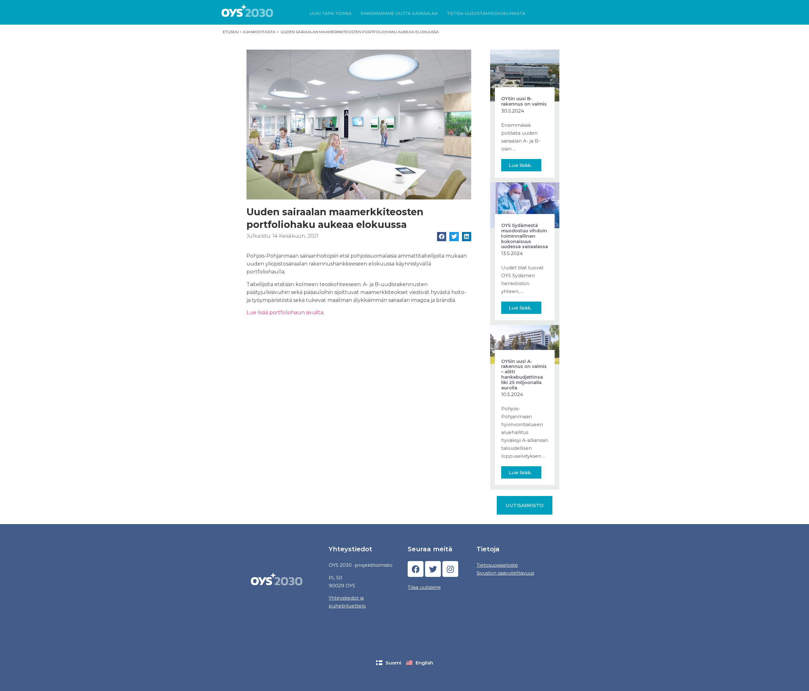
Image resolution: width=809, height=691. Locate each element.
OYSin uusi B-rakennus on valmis (524, 101)
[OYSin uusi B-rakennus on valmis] (524, 75)
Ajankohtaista (259, 31)
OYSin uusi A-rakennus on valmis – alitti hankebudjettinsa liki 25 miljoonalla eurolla (524, 374)
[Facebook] (415, 569)
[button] (441, 236)
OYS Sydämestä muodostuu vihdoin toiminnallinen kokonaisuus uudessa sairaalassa (524, 236)
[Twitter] (433, 569)
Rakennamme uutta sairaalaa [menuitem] (399, 13)
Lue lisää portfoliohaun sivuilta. (285, 312)
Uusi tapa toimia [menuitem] (331, 13)
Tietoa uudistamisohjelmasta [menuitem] (486, 13)
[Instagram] (450, 569)
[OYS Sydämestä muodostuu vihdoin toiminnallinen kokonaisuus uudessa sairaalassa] (524, 205)
